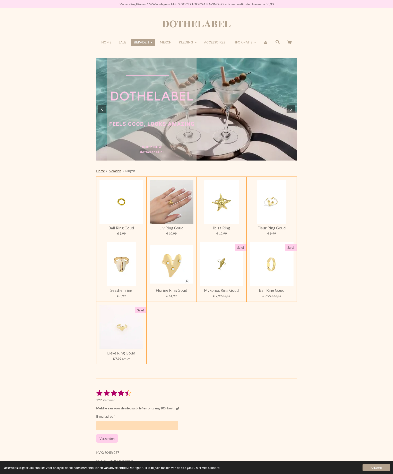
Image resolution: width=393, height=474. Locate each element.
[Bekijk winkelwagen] (289, 42)
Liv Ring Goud (171, 228)
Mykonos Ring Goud (221, 290)
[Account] (265, 42)
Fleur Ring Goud (271, 228)
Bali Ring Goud (121, 228)
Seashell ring (121, 290)
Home (100, 171)
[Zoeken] (277, 42)
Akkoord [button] (376, 467)
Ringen (130, 171)
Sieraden (115, 171)
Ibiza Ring (221, 228)
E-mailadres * (105, 416)
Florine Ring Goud (171, 290)
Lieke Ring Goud (121, 353)
